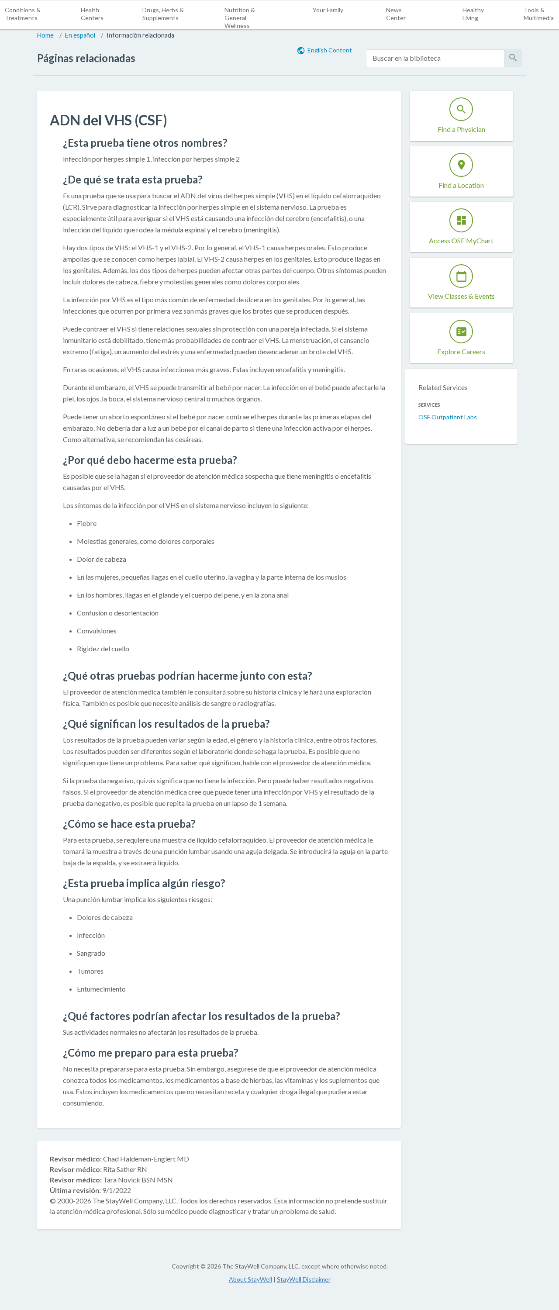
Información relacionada (140, 35)
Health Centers (92, 13)
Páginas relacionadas (86, 58)
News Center (396, 13)
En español (80, 35)
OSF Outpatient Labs (447, 417)
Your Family (328, 10)
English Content (329, 50)
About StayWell (250, 1279)
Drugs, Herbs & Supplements (163, 13)
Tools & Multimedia (539, 13)
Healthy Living (473, 13)
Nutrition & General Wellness (239, 17)
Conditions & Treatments (23, 13)
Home (45, 35)
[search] (435, 58)
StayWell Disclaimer (304, 1279)
